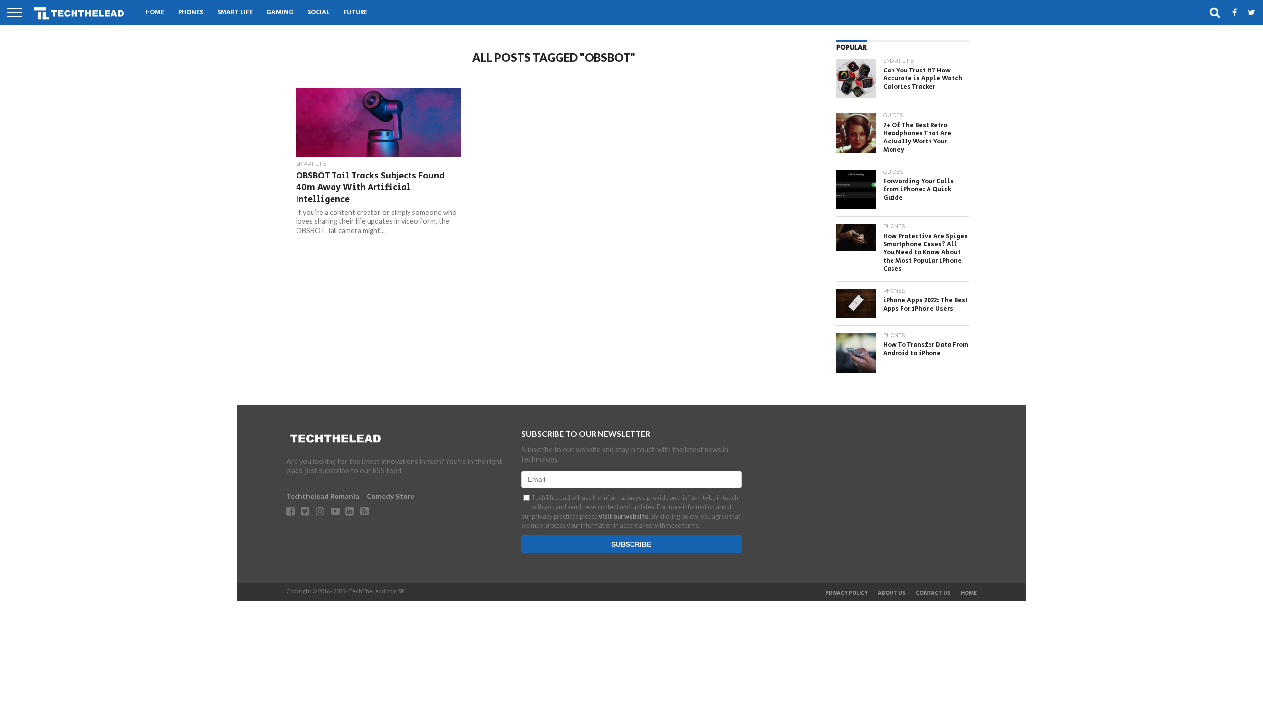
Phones (190, 12)
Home (154, 12)
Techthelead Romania (322, 496)
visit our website (624, 516)
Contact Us (933, 593)
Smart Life (235, 12)
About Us (892, 593)
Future (355, 12)
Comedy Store (390, 496)
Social (318, 12)
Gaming (280, 12)
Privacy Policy (846, 593)
